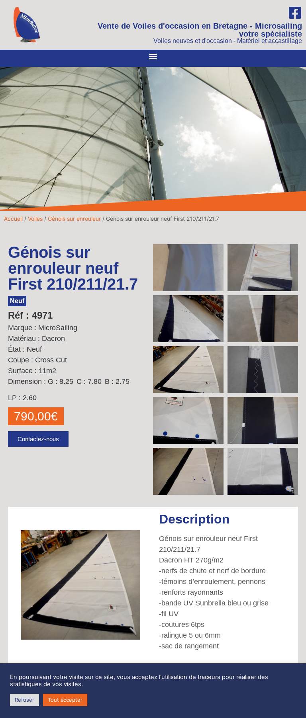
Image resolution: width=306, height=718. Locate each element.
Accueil (13, 218)
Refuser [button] (24, 700)
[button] (153, 56)
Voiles (35, 218)
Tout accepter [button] (65, 700)
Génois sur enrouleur (74, 218)
